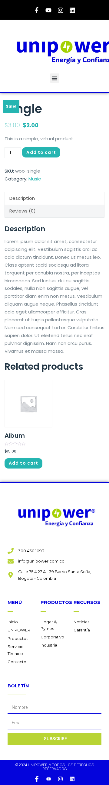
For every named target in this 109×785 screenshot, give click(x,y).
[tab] (54, 198)
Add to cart (41, 152)
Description (22, 198)
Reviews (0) (22, 211)
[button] (54, 78)
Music (34, 179)
